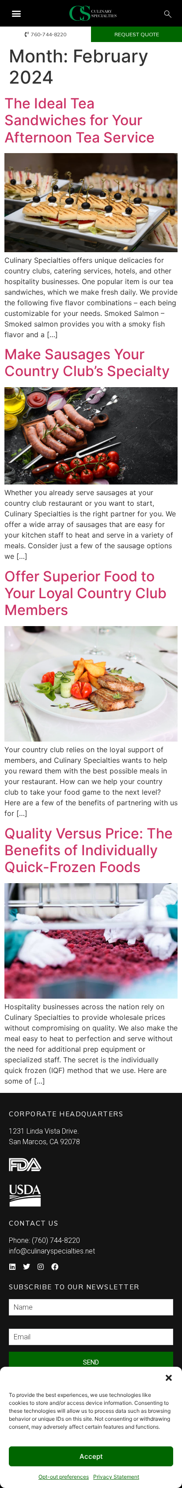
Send (91, 1362)
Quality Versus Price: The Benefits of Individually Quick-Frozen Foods (88, 850)
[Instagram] (40, 1266)
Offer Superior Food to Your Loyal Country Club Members (85, 593)
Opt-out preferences (63, 1476)
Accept (91, 1456)
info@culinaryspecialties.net (52, 1251)
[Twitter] (26, 1266)
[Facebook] (54, 1266)
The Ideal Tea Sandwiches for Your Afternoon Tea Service (79, 120)
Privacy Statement (116, 1476)
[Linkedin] (12, 1266)
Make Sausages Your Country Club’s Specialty (87, 363)
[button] (168, 1377)
